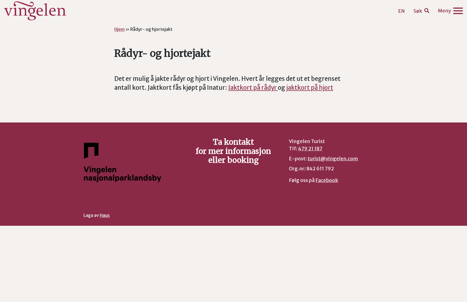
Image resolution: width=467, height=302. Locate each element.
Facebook (326, 180)
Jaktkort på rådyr (253, 87)
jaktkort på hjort (309, 87)
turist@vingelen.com (333, 158)
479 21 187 (310, 148)
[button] (421, 11)
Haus (105, 215)
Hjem (119, 29)
